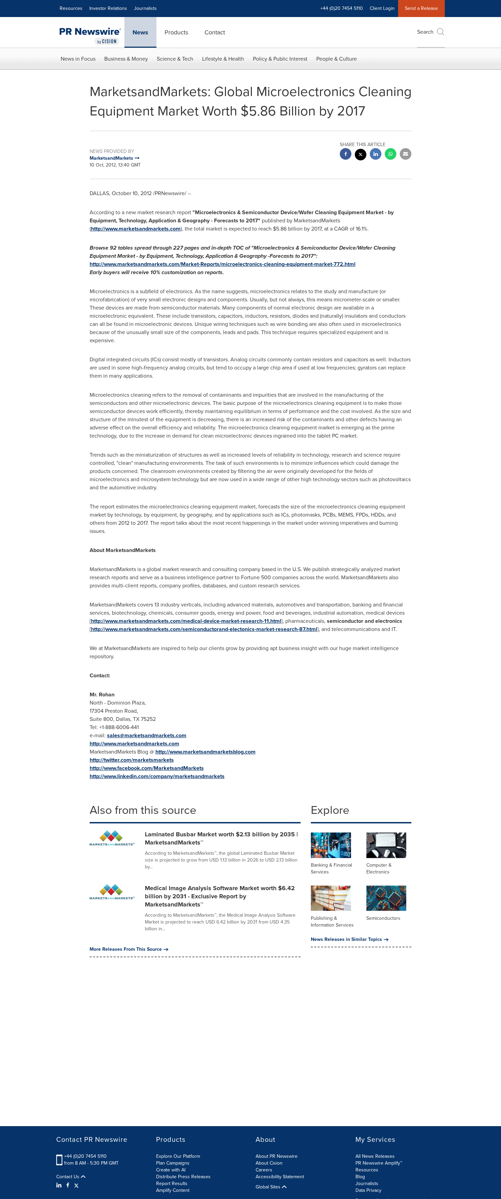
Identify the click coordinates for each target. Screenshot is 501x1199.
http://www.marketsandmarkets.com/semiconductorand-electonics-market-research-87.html (204, 629)
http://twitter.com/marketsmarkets (132, 760)
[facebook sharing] (345, 154)
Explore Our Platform (178, 1156)
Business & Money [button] (126, 59)
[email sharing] (405, 154)
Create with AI (170, 1169)
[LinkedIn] (59, 1185)
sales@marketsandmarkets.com (146, 735)
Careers (264, 1169)
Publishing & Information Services (332, 922)
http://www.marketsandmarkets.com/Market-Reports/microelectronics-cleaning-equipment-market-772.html (222, 264)
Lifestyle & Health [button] (223, 59)
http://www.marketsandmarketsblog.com (205, 752)
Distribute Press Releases (183, 1176)
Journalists (145, 8)
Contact (214, 32)
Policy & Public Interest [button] (280, 59)
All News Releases (375, 1156)
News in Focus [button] (78, 59)
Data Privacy (368, 1190)
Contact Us (68, 1176)
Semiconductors (383, 918)
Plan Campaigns (172, 1163)
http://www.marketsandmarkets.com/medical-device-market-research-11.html (186, 621)
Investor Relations (108, 8)
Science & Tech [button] (175, 59)
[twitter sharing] (360, 155)
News (140, 32)
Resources (71, 8)
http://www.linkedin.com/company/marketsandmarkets (157, 776)
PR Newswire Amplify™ (378, 1163)
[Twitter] (76, 1185)
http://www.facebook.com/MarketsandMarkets (147, 768)
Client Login (382, 8)
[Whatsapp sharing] (390, 154)
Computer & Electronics (379, 868)
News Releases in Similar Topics (346, 939)
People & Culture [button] (336, 59)
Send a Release (421, 8)
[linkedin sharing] (375, 154)
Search (425, 32)
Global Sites (269, 1187)
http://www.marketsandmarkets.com (136, 229)
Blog (360, 1176)
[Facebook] (68, 1185)
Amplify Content (172, 1190)
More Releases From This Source (126, 949)
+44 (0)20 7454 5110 (85, 1156)
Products (176, 32)
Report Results (171, 1183)
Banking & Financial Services (331, 868)
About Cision (269, 1163)
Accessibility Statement (280, 1176)
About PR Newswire (277, 1156)
